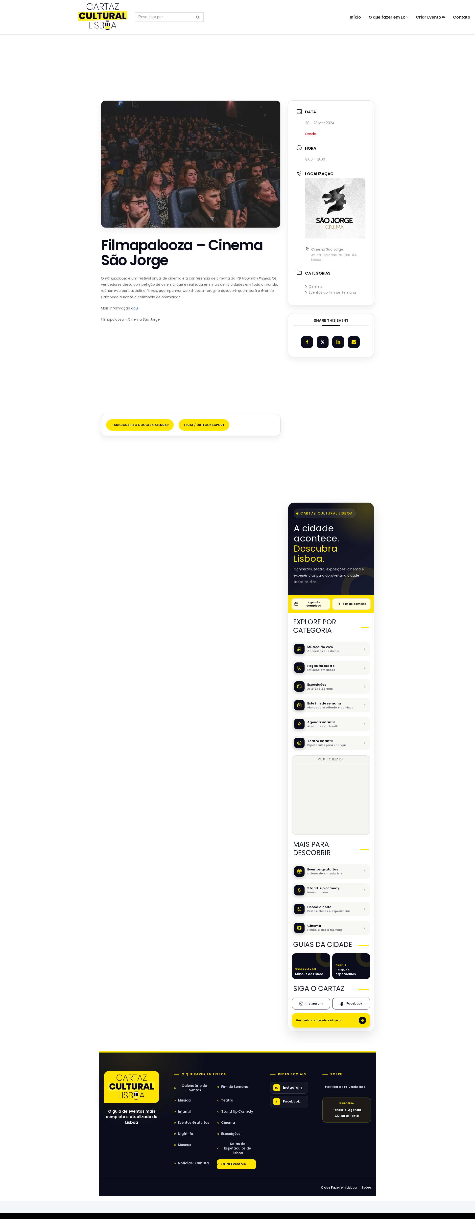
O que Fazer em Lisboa (339, 1187)
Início (355, 17)
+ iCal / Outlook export (204, 425)
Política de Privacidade (345, 1086)
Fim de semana (354, 604)
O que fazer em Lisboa (204, 1074)
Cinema (316, 286)
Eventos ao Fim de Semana (332, 292)
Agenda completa (313, 604)
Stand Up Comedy (237, 1111)
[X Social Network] (323, 342)
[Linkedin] (338, 342)
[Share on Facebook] (307, 342)
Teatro (227, 1100)
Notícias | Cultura (193, 1163)
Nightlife (185, 1133)
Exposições (230, 1133)
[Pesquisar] (198, 17)
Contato (461, 17)
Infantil (184, 1111)
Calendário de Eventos (194, 1088)
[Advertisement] (237, 56)
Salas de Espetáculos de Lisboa (237, 1148)
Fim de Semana (234, 1086)
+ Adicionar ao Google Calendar (140, 425)
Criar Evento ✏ (430, 17)
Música (184, 1100)
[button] (407, 17)
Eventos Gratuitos (193, 1122)
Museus (184, 1145)
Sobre (336, 1074)
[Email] (354, 342)
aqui (135, 308)
